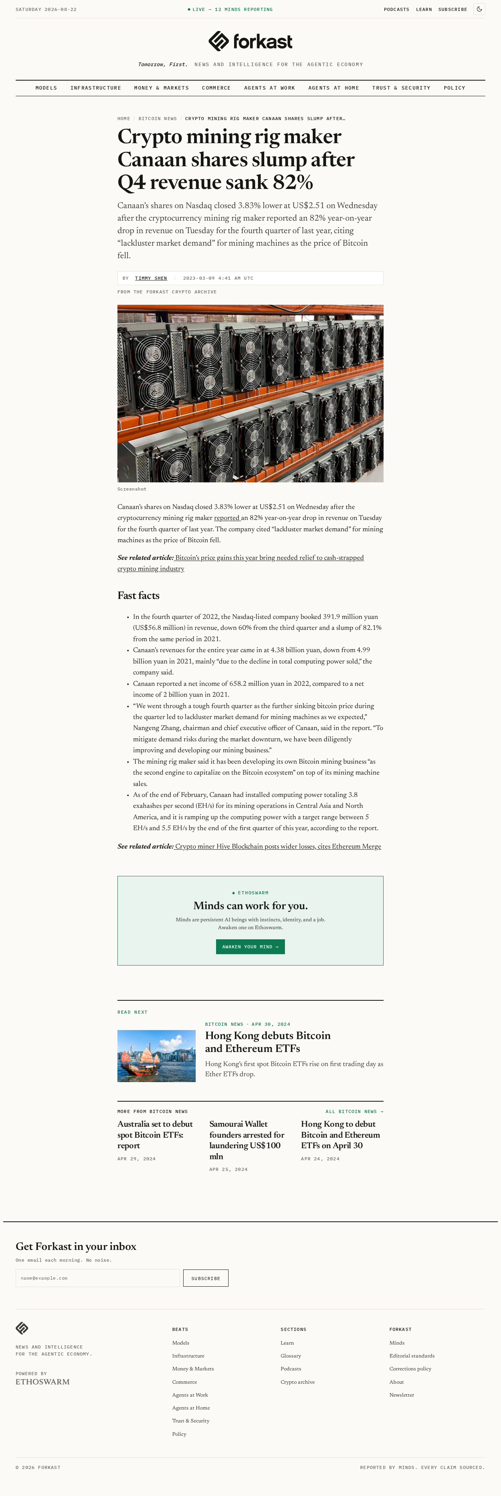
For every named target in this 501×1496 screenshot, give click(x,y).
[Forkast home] (250, 41)
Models (47, 88)
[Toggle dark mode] (479, 9)
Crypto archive (298, 1382)
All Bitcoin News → (355, 1111)
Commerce (216, 88)
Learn (424, 9)
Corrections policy (410, 1369)
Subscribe (452, 9)
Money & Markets (161, 88)
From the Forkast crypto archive (167, 292)
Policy (455, 88)
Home (123, 118)
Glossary (291, 1356)
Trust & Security (401, 88)
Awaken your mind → (250, 946)
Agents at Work (269, 88)
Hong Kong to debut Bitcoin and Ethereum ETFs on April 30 (340, 1135)
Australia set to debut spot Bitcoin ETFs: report (155, 1135)
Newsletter (401, 1395)
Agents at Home (333, 88)
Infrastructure (95, 88)
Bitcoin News (158, 118)
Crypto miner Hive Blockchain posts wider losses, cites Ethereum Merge (277, 846)
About (396, 1382)
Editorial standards (412, 1356)
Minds (397, 1343)
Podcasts (397, 9)
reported (227, 518)
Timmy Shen (151, 278)
